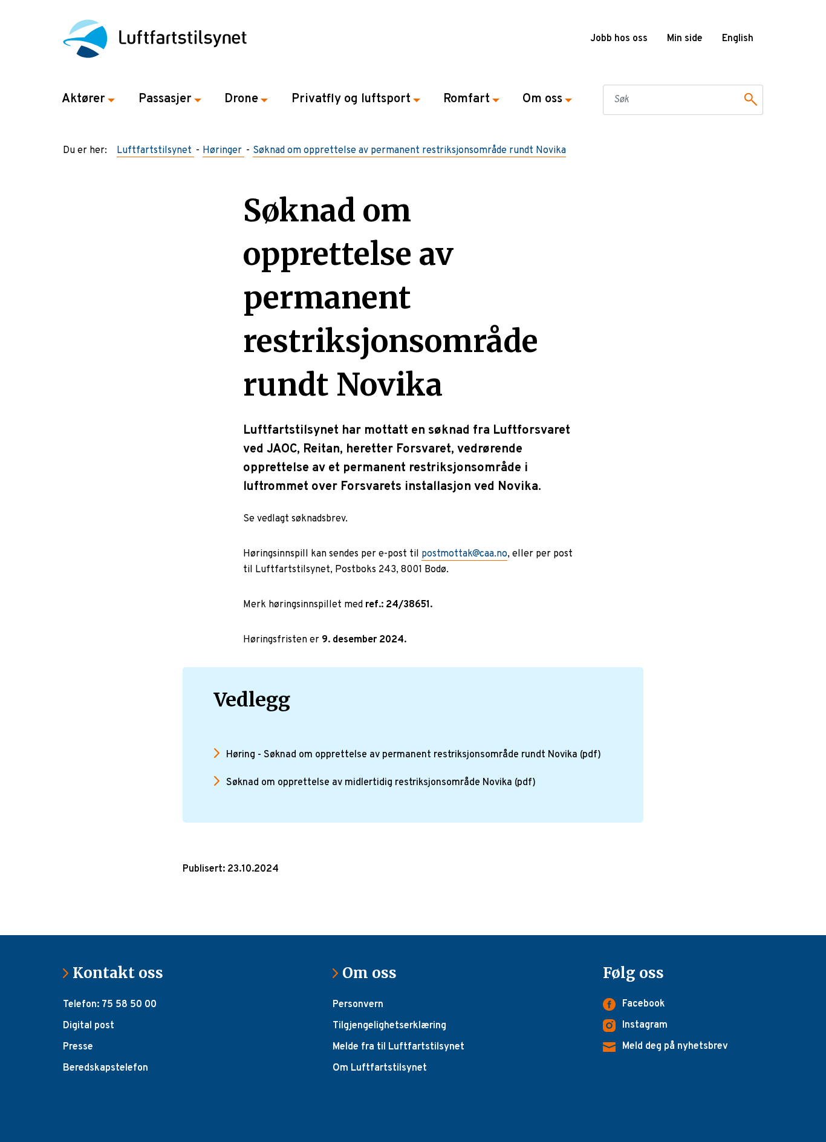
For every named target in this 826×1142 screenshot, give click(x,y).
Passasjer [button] (165, 99)
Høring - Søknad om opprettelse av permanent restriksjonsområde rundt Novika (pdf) (413, 755)
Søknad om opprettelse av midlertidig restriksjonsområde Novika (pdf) (381, 783)
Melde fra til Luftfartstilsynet (398, 1047)
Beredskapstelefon (105, 1068)
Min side (685, 39)
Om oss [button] (542, 99)
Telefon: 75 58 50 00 (110, 1005)
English (737, 39)
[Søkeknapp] (748, 100)
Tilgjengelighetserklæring (389, 1026)
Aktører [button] (83, 99)
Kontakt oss (122, 973)
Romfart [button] (466, 99)
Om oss (374, 973)
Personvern (358, 1005)
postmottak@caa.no (464, 554)
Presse (78, 1047)
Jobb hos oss (619, 39)
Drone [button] (241, 99)
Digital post (88, 1026)
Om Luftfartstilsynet (380, 1068)
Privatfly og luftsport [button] (351, 99)
